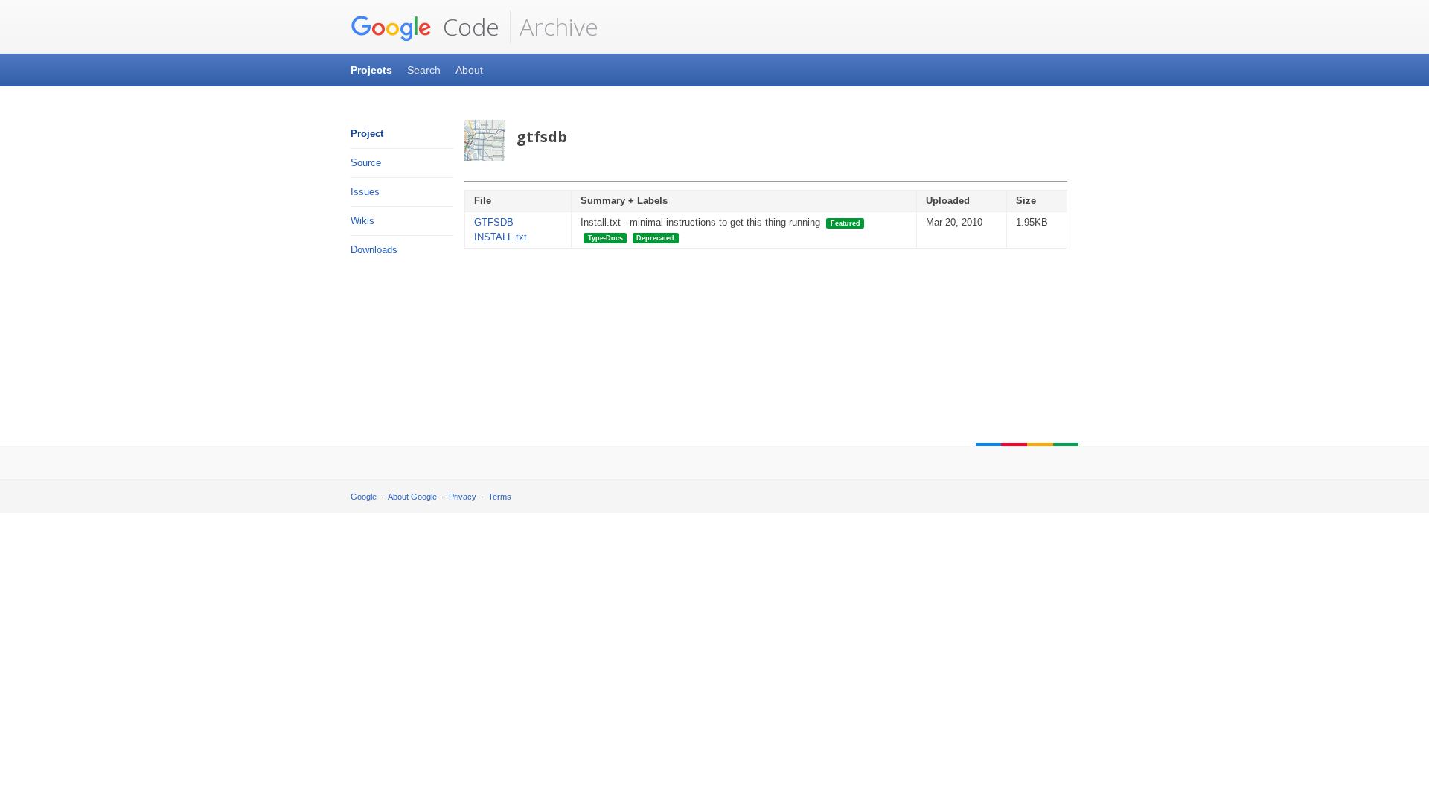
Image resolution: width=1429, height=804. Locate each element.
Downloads (374, 249)
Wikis (362, 220)
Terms (499, 496)
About (469, 70)
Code (468, 26)
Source (366, 162)
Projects (371, 70)
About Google (412, 496)
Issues (365, 191)
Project (367, 133)
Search (424, 70)
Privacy (462, 496)
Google (364, 496)
